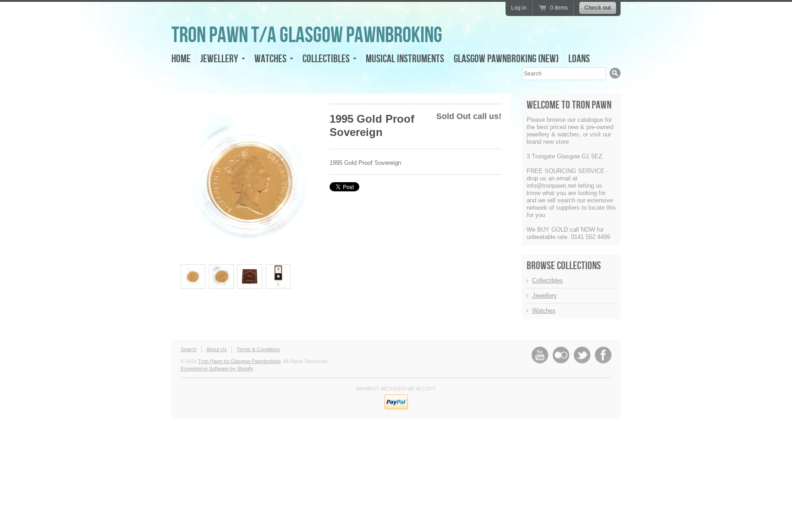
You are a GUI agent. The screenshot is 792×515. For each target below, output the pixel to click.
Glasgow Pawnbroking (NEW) (506, 58)
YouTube (540, 355)
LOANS (579, 58)
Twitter (582, 355)
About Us (216, 349)
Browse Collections (564, 265)
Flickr (561, 355)
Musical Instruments (405, 58)
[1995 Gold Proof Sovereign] (193, 276)
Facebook (603, 355)
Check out (597, 8)
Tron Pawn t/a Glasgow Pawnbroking (306, 35)
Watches (544, 310)
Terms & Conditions (258, 349)
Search (189, 349)
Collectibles (547, 280)
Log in (519, 8)
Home (181, 58)
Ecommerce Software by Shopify (217, 368)
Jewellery (544, 295)
